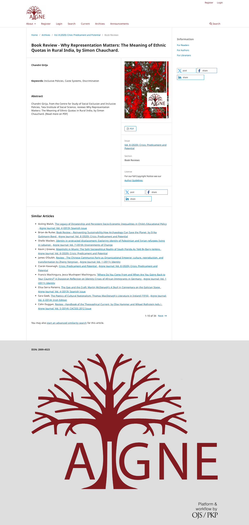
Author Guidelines (133, 180)
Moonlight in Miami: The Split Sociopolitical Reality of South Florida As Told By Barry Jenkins (108, 249)
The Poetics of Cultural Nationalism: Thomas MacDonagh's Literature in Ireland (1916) (100, 295)
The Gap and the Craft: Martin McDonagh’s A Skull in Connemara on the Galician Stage (111, 287)
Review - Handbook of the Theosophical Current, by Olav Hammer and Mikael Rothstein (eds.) (108, 304)
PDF (131, 128)
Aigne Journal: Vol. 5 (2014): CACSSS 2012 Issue (64, 308)
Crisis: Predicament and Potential (78, 266)
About (30, 23)
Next (160, 315)
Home (34, 34)
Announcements (119, 23)
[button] (134, 192)
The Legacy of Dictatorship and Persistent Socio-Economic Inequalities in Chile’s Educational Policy (111, 223)
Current (85, 23)
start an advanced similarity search (67, 322)
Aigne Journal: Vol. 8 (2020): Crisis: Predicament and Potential (93, 236)
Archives (100, 23)
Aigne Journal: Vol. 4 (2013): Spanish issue (63, 228)
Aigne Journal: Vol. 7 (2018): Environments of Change (83, 244)
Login (59, 23)
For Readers (183, 45)
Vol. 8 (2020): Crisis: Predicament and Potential (77, 34)
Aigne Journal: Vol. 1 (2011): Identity (100, 261)
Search (72, 23)
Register (46, 23)
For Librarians (184, 55)
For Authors (183, 50)
